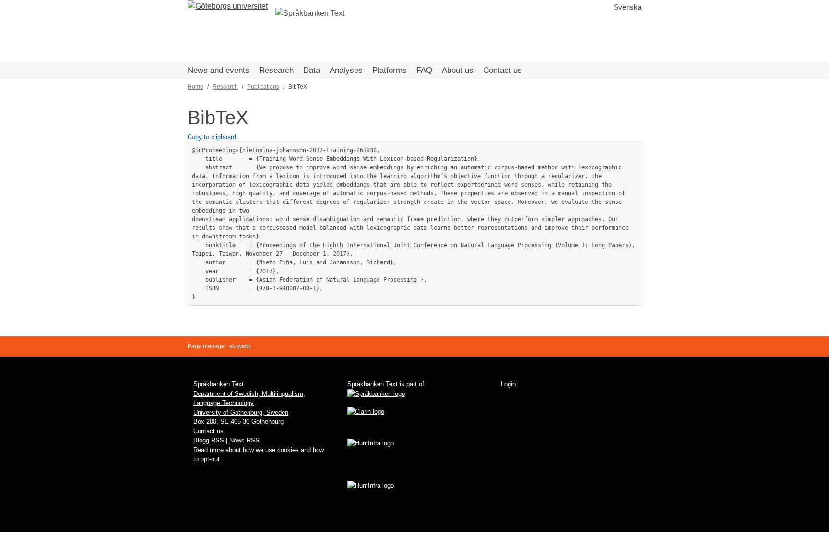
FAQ (424, 70)
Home (195, 86)
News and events (218, 70)
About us (458, 70)
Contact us (502, 70)
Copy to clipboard (212, 137)
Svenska (627, 7)
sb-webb (240, 346)
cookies (288, 449)
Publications (263, 86)
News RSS (244, 440)
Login (508, 384)
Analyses (346, 70)
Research (276, 70)
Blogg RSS (208, 440)
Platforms (389, 70)
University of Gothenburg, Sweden (240, 412)
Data (311, 70)
